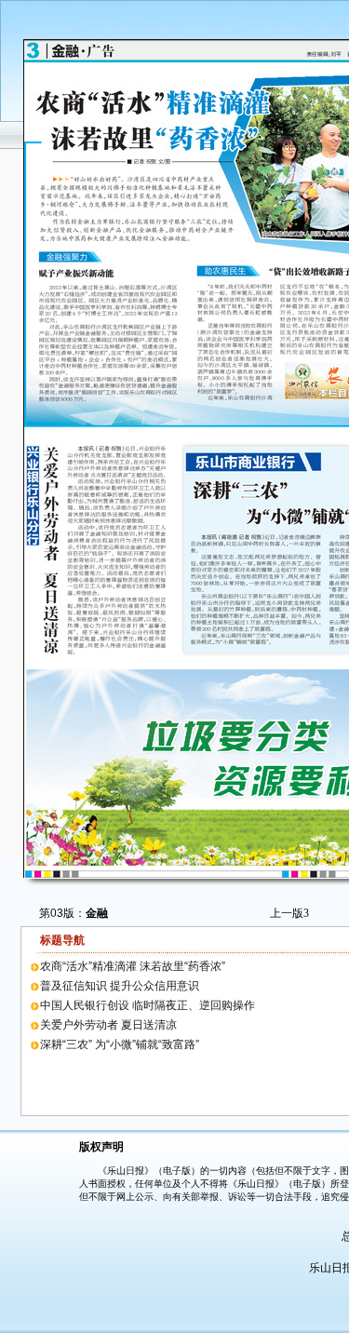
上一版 (289, 913)
